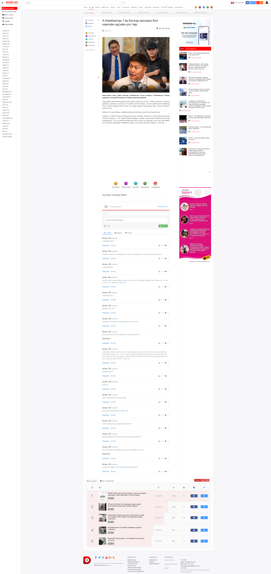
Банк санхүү (8, 15)
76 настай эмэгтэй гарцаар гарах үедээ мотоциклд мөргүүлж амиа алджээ (124, 505)
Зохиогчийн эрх (132, 563)
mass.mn (5, 121)
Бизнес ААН (8, 18)
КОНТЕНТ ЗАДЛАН (167, 7)
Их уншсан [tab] (92, 481)
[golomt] (195, 32)
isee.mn (5, 99)
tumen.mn (5, 110)
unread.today (7, 136)
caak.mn (5, 36)
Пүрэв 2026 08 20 (162, 12)
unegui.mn (6, 123)
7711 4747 (184, 560)
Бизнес (113, 7)
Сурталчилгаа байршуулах (136, 571)
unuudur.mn (6, 97)
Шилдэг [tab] (119, 233)
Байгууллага (153, 560)
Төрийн (7, 21)
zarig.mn (5, 70)
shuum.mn (6, 113)
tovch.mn (5, 46)
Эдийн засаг (105, 7)
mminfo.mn (6, 78)
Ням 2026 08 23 (106, 12)
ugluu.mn (5, 81)
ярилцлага (156, 7)
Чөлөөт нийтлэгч (154, 563)
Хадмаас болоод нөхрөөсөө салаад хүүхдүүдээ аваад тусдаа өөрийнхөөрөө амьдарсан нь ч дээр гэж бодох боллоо (199, 248)
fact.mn (5, 105)
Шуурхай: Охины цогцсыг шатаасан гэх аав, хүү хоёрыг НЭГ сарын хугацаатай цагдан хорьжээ (126, 517)
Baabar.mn (6, 44)
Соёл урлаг (125, 7)
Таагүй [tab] (129, 233)
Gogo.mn (5, 33)
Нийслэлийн (8, 24)
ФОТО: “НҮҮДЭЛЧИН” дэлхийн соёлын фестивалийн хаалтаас (199, 116)
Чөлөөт (140, 7)
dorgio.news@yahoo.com (188, 562)
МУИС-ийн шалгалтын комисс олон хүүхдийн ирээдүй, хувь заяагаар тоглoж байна (127, 494)
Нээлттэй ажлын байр (134, 569)
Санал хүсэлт (132, 565)
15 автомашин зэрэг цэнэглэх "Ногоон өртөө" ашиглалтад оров (199, 90)
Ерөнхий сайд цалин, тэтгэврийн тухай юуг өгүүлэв (126, 539)
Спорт (119, 7)
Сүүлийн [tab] (108, 233)
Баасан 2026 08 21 (143, 12)
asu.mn (4, 89)
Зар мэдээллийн (10, 11)
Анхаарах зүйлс (163, 206)
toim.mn (5, 128)
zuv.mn (5, 76)
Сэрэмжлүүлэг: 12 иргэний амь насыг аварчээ (199, 127)
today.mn (5, 73)
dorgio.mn (5, 30)
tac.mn (4, 131)
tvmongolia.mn (7, 118)
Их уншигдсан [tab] (191, 49)
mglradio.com (7, 102)
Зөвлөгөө (134, 7)
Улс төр (91, 7)
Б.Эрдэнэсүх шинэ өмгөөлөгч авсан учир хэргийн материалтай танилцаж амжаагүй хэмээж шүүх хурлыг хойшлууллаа (199, 152)
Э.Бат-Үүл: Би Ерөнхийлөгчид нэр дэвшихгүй (198, 54)
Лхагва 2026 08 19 (181, 12)
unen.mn (5, 86)
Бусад (167, 28)
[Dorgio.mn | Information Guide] (87, 560)
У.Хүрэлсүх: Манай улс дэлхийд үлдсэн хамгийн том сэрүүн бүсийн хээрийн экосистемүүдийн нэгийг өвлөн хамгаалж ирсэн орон (199, 104)
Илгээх (164, 226)
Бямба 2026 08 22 (124, 12)
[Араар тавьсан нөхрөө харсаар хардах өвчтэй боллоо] (184, 207)
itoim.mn (5, 107)
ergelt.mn (5, 68)
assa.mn (5, 126)
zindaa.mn (6, 41)
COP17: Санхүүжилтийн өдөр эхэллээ (198, 138)
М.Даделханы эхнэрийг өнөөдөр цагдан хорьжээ (124, 528)
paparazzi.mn (7, 134)
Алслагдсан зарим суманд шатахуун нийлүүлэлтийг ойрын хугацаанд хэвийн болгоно (199, 79)
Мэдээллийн (9, 8)
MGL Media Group (99, 565)
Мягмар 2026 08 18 (200, 12)
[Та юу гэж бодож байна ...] (136, 220)
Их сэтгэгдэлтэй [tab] (108, 481)
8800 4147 (184, 564)
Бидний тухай (132, 560)
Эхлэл (85, 7)
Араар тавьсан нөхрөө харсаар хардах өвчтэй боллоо (198, 205)
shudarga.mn (7, 91)
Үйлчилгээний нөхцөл (134, 567)
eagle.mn (5, 65)
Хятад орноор (179, 7)
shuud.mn (5, 62)
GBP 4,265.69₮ (238, 2)
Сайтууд (151, 562)
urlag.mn (5, 83)
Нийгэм (97, 7)
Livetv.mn (5, 54)
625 (253, 2)
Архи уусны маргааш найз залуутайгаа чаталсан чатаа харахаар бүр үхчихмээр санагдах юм (199, 218)
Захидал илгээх (185, 255)
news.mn (5, 38)
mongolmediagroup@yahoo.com (190, 566)
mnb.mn (5, 52)
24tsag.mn (6, 60)
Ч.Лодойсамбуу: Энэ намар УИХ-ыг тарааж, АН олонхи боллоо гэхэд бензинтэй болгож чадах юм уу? (198, 66)
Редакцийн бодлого (134, 562)
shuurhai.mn (6, 94)
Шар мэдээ (147, 7)
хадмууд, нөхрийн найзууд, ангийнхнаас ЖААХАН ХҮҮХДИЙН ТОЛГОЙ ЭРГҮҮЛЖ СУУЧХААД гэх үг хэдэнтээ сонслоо (200, 232)
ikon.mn (5, 49)
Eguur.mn (5, 57)
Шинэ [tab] (182, 49)
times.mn (5, 115)
